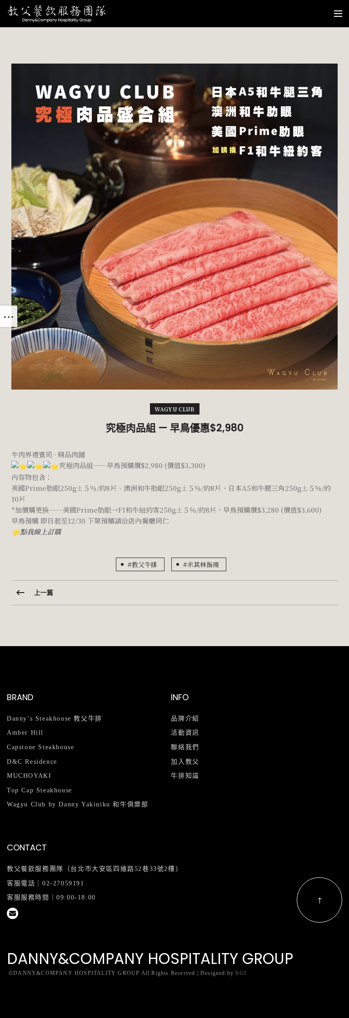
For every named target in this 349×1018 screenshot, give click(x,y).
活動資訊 (185, 732)
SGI (240, 973)
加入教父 (185, 761)
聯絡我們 (185, 747)
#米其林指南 (201, 564)
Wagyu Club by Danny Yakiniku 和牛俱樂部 (77, 804)
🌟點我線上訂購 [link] (36, 531)
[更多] (8, 316)
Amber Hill (25, 732)
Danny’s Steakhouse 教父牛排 (54, 718)
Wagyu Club (175, 409)
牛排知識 (185, 775)
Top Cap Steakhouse (39, 790)
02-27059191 (63, 883)
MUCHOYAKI (29, 775)
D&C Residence (32, 761)
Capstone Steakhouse (40, 747)
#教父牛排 (142, 564)
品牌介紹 (185, 718)
